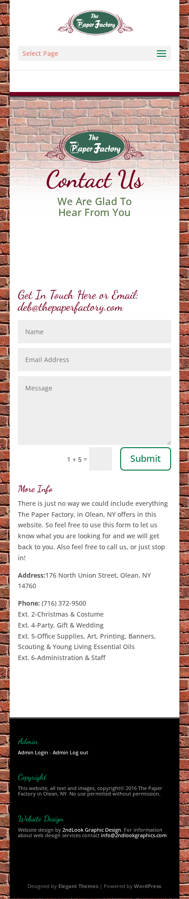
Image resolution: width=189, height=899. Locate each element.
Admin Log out (70, 752)
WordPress (147, 886)
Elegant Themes (78, 886)
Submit (145, 458)
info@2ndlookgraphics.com (134, 835)
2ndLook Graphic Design (91, 829)
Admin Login (33, 752)
